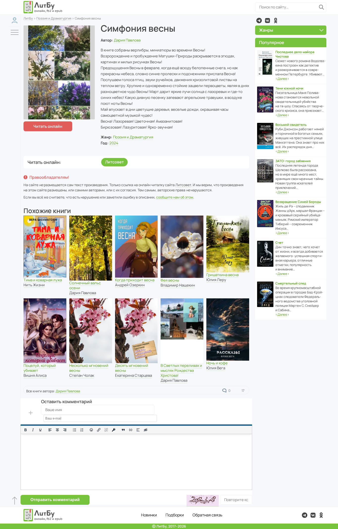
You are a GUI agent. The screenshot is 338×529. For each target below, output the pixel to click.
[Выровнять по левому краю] (50, 429)
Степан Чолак (81, 375)
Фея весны (170, 280)
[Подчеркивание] (40, 429)
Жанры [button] (266, 30)
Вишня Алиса (35, 375)
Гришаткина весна (222, 274)
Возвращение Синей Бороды (298, 201)
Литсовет (114, 162)
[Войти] (15, 20)
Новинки (149, 515)
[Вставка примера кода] (130, 429)
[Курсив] (33, 429)
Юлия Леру (216, 279)
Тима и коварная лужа (43, 280)
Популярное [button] (271, 42)
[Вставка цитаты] (123, 429)
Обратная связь (207, 515)
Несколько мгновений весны (88, 368)
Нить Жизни (34, 284)
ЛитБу (28, 18)
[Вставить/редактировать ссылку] (98, 429)
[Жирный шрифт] (25, 429)
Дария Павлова (127, 40)
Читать (48, 126)
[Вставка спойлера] (138, 429)
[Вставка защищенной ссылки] (113, 429)
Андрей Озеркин (130, 284)
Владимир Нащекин (178, 285)
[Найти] (321, 7)
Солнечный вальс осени (85, 285)
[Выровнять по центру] (57, 429)
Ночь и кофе (217, 363)
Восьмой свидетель (291, 124)
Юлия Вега (215, 368)
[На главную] (43, 7)
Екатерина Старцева (133, 375)
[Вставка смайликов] (91, 429)
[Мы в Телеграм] (259, 20)
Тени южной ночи (289, 88)
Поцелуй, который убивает (40, 368)
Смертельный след (290, 283)
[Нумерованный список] (82, 429)
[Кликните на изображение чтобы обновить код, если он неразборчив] (203, 501)
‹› (282, 78)
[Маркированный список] (74, 429)
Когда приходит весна (134, 280)
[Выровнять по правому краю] (65, 429)
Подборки (175, 515)
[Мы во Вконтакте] (267, 20)
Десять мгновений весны (131, 368)
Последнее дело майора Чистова (294, 54)
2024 (113, 143)
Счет (279, 242)
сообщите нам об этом (174, 197)
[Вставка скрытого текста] (145, 429)
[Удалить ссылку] (106, 429)
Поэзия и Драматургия (53, 18)
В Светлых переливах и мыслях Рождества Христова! (181, 370)
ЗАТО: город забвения (293, 161)
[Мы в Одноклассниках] (276, 20)
